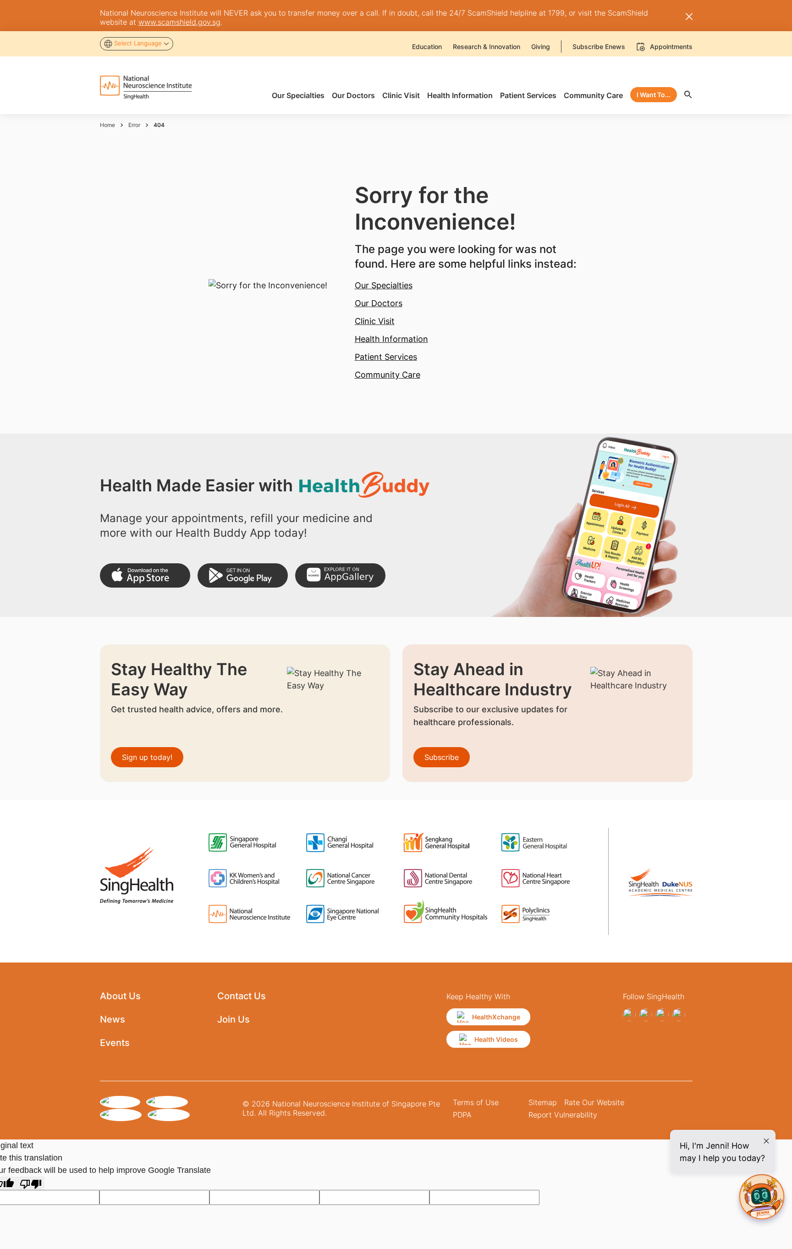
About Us (120, 995)
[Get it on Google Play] (243, 575)
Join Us (233, 1019)
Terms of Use (476, 1102)
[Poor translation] (30, 1183)
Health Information (391, 339)
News (112, 1019)
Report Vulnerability (562, 1114)
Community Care (387, 375)
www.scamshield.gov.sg (179, 22)
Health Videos (496, 1039)
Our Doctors (378, 303)
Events (115, 1042)
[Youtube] (678, 1014)
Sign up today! (147, 757)
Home (107, 124)
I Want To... (654, 95)
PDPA (462, 1114)
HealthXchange (496, 1017)
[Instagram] (645, 1014)
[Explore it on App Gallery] (340, 575)
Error (134, 124)
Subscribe (441, 757)
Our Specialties (383, 285)
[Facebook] (629, 1014)
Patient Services (386, 357)
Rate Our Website (594, 1102)
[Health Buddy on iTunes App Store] (145, 575)
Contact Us (241, 995)
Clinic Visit (375, 321)
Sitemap (542, 1102)
